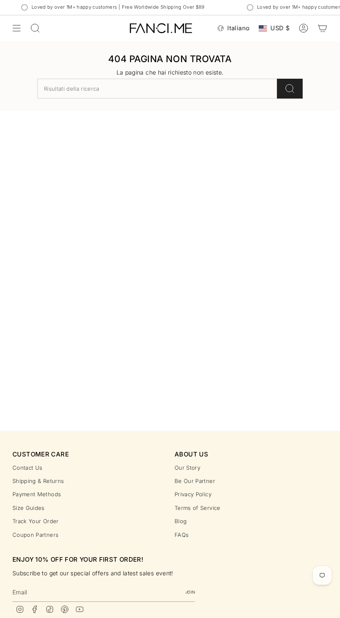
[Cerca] (290, 89)
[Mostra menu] (16, 28)
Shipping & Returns (38, 481)
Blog (181, 521)
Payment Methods (36, 494)
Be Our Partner (195, 481)
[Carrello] (322, 28)
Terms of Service (198, 508)
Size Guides (28, 508)
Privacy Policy (193, 494)
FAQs (182, 534)
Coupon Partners (35, 534)
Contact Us (27, 467)
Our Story (187, 467)
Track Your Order (35, 521)
